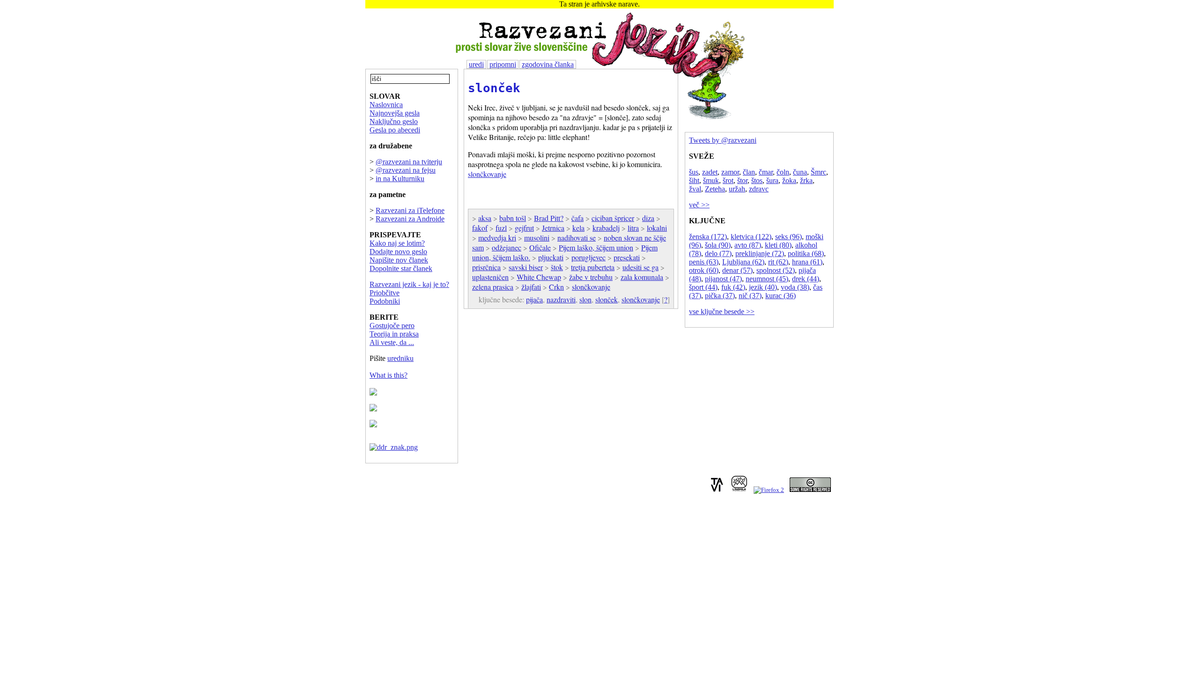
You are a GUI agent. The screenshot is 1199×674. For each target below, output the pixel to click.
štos (756, 180)
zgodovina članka (548, 64)
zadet (710, 172)
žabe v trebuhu (591, 277)
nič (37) (750, 296)
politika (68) (806, 253)
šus (693, 172)
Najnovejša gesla (395, 113)
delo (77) (718, 253)
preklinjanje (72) (759, 253)
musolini (536, 237)
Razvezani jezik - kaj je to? (409, 284)
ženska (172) (708, 237)
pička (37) (720, 296)
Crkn (556, 287)
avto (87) (747, 245)
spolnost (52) (775, 270)
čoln (783, 172)
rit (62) (778, 262)
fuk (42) (733, 287)
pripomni (502, 64)
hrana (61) (807, 262)
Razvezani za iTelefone (410, 210)
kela (578, 228)
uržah (737, 189)
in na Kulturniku (400, 179)
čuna (800, 172)
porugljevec (588, 257)
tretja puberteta (592, 267)
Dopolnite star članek (401, 268)
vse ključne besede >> (722, 311)
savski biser (526, 267)
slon (585, 299)
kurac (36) (780, 296)
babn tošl (512, 218)
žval (695, 189)
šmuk (711, 180)
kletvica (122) (751, 237)
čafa (577, 218)
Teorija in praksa (394, 334)
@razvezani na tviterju (409, 162)
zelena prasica (492, 287)
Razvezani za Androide (410, 219)
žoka (789, 180)
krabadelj (606, 228)
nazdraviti (561, 299)
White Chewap (539, 277)
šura (772, 180)
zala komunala (642, 277)
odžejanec (506, 247)
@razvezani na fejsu (406, 170)
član (749, 172)
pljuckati (550, 257)
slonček (494, 88)
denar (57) (737, 270)
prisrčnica (486, 267)
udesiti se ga (640, 267)
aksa (484, 218)
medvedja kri (497, 237)
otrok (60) (703, 270)
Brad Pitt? (548, 218)
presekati (627, 257)
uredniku (400, 358)
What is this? (388, 375)
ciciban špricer (613, 218)
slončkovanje (487, 174)
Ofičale (540, 247)
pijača (534, 299)
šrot (728, 180)
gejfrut (524, 228)
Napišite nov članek (399, 260)
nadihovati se (576, 237)
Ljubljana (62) (743, 262)
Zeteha (715, 189)
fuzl (501, 228)
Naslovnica (386, 105)
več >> (699, 205)
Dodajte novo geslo (398, 252)
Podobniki (385, 301)
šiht (694, 180)
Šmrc (818, 172)
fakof (480, 228)
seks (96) (788, 237)
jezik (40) (763, 287)
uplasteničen (490, 277)
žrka (806, 180)
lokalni (657, 228)
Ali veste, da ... (392, 342)
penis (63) (703, 262)
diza (648, 218)
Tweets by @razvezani (722, 140)
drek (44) (805, 279)
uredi (476, 64)
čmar (766, 172)
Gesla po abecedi (395, 130)
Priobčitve (385, 293)
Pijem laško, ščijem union (596, 247)
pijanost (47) (723, 279)
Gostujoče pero (392, 326)
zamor (730, 172)
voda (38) (795, 287)
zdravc (759, 189)
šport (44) (703, 287)
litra (633, 228)
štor (742, 180)
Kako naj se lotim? (397, 243)
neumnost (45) (767, 279)
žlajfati (531, 287)
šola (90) (718, 245)
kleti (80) (778, 245)
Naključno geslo (394, 121)
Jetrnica (553, 228)
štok (557, 267)
